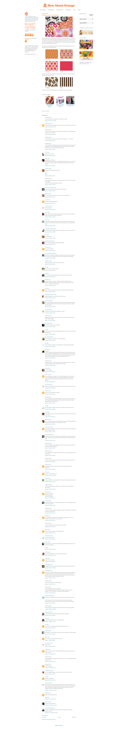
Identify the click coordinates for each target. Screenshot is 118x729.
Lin (45, 329)
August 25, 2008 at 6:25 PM (50, 388)
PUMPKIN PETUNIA (48, 595)
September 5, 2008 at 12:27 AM (51, 705)
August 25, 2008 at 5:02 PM (50, 346)
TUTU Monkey (47, 564)
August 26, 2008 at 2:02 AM (50, 489)
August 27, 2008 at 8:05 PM (50, 640)
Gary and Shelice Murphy (49, 253)
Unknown (47, 247)
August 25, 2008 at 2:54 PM (50, 276)
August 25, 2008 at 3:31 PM (50, 297)
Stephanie (47, 193)
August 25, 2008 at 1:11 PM (50, 149)
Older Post (74, 717)
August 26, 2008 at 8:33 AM (50, 532)
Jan (45, 267)
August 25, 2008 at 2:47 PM (50, 264)
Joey (46, 624)
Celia (46, 234)
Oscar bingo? (90, 27)
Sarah (46, 158)
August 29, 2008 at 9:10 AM (50, 673)
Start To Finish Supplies (49, 228)
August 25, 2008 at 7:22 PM (50, 431)
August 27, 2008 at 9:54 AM (50, 603)
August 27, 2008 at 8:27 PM (50, 646)
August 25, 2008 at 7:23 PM (50, 440)
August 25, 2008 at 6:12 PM (50, 371)
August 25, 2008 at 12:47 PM (50, 126)
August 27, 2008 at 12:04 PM (50, 609)
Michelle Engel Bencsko (49, 187)
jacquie (46, 412)
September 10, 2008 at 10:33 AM (51, 712)
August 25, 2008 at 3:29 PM (50, 291)
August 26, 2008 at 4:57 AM (50, 497)
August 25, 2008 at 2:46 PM (50, 258)
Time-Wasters (68, 9)
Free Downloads (51, 9)
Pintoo (46, 472)
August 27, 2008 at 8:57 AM (50, 592)
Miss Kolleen (47, 323)
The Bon (46, 199)
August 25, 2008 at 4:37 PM (50, 340)
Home (59, 717)
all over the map (48, 427)
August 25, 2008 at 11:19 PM (50, 475)
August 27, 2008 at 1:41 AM (50, 577)
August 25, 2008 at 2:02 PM (50, 209)
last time (54, 47)
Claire (46, 219)
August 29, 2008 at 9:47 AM (50, 680)
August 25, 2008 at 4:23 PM (50, 334)
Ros (46, 676)
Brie (46, 343)
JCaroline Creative (66, 42)
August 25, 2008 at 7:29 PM (50, 448)
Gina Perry (47, 500)
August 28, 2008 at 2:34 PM (50, 661)
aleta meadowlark (48, 434)
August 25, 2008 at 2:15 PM (50, 216)
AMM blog (47, 693)
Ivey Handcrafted (48, 336)
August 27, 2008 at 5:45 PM (50, 627)
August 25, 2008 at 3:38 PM (50, 306)
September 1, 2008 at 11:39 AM (51, 690)
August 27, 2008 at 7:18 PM (50, 634)
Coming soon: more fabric (50, 15)
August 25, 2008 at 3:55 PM (50, 320)
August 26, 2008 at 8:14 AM (50, 526)
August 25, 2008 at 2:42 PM (50, 250)
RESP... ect (47, 374)
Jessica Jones (47, 206)
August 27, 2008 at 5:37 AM (50, 584)
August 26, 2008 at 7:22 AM (50, 520)
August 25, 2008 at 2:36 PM (50, 238)
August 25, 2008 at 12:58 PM (50, 134)
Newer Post (44, 717)
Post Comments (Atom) (51, 719)
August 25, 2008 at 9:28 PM (50, 455)
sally (46, 273)
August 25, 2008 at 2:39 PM (50, 244)
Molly (46, 288)
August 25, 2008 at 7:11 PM (50, 424)
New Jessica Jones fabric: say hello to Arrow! (60, 105)
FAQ (74, 9)
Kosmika (46, 349)
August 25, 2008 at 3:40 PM (50, 312)
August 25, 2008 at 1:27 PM (50, 184)
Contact (79, 9)
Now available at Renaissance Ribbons (50, 105)
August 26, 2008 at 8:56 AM (50, 539)
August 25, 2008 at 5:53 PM (50, 365)
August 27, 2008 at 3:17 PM (50, 621)
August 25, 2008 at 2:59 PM (50, 285)
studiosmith (47, 630)
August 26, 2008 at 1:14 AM (50, 481)
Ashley (46, 558)
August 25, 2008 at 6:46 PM (50, 409)
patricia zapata (47, 612)
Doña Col (47, 478)
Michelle (46, 279)
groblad (46, 515)
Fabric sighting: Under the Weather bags (70, 105)
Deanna (46, 552)
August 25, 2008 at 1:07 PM (50, 140)
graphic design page (32, 38)
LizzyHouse (47, 701)
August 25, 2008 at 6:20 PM (50, 381)
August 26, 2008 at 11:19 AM (50, 549)
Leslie (46, 152)
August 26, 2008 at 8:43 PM (50, 561)
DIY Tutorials (42, 9)
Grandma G (47, 168)
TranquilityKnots (48, 670)
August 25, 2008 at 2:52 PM (50, 270)
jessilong (46, 368)
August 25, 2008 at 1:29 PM (50, 190)
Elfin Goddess (47, 570)
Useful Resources (59, 9)
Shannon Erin (47, 123)
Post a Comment (45, 715)
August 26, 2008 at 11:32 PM (50, 567)
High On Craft (47, 309)
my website (36, 20)
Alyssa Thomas (48, 535)
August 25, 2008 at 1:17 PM (50, 175)
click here (66, 685)
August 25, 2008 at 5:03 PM (50, 357)
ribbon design (86, 63)
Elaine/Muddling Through (49, 294)
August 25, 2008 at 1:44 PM (50, 197)
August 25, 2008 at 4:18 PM (50, 326)
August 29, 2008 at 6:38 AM (50, 667)
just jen (46, 212)
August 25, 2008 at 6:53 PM (50, 416)
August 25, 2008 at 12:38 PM (50, 120)
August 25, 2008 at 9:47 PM (50, 469)
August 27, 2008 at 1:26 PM (50, 615)
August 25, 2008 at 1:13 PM (50, 155)
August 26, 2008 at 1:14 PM (50, 555)
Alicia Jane (47, 419)
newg (46, 618)
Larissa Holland (48, 300)
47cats (46, 636)
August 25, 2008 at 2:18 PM (50, 225)
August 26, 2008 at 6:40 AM (50, 505)
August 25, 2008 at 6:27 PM (50, 394)
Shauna (46, 541)
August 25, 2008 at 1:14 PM (50, 165)
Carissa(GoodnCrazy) (49, 708)
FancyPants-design (48, 241)
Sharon (46, 529)
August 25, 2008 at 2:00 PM (50, 203)
